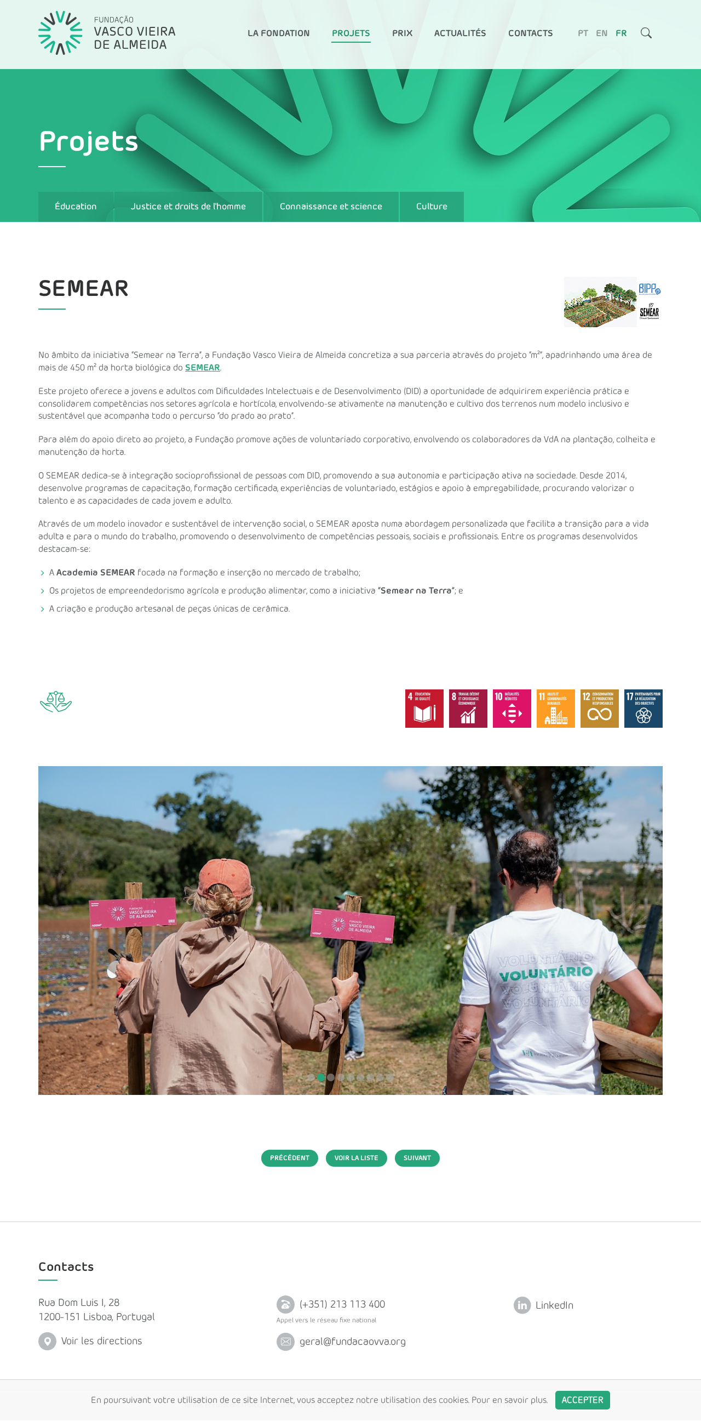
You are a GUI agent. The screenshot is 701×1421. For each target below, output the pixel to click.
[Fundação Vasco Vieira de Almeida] (106, 33)
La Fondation (279, 33)
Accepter (583, 1400)
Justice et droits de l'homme (188, 206)
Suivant (417, 1158)
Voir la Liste (356, 1158)
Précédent (289, 1158)
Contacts (530, 33)
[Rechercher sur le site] (646, 34)
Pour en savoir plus (509, 1400)
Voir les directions (100, 1341)
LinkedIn (553, 1305)
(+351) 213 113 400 (341, 1304)
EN (602, 33)
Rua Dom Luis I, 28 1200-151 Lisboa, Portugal (96, 1310)
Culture (431, 206)
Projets (351, 33)
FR (621, 33)
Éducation (76, 206)
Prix (402, 33)
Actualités (460, 33)
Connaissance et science (331, 206)
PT (583, 33)
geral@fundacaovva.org (351, 1342)
